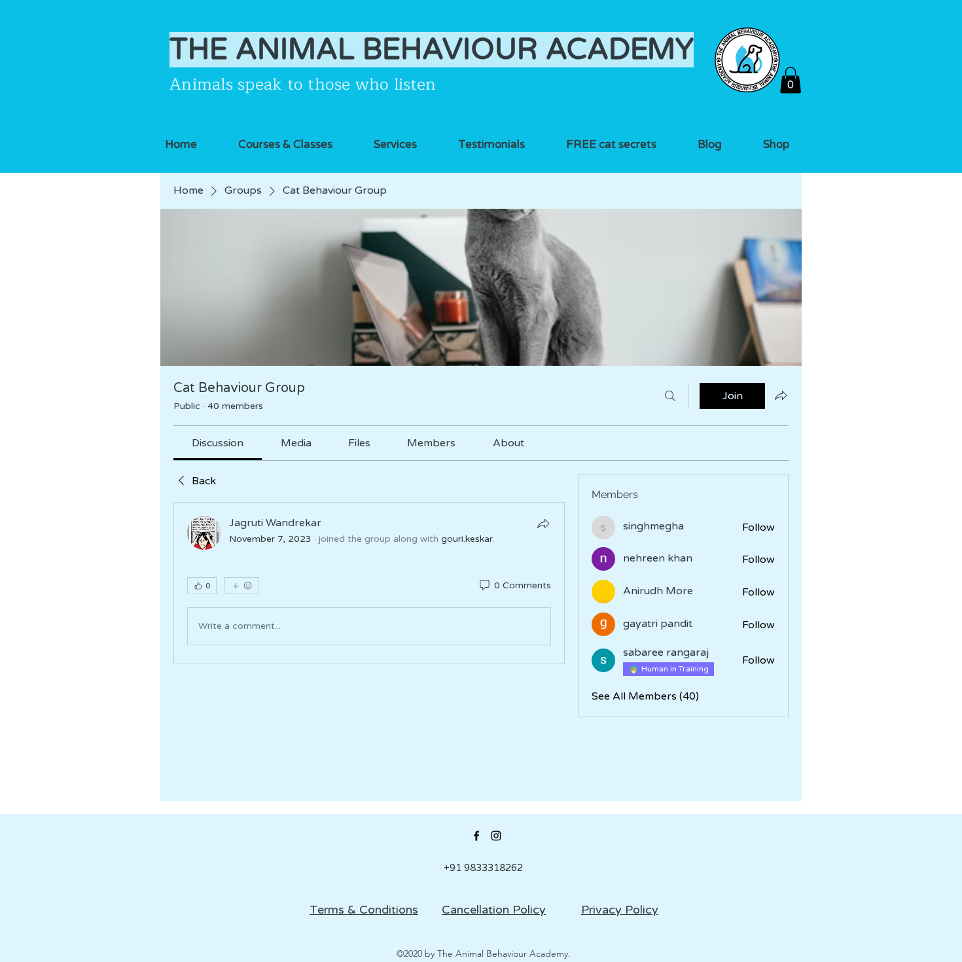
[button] (790, 80)
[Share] (543, 523)
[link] (217, 443)
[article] (369, 583)
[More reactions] (241, 585)
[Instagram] (496, 835)
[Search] (670, 396)
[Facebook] (476, 835)
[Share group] (781, 395)
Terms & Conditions (364, 909)
